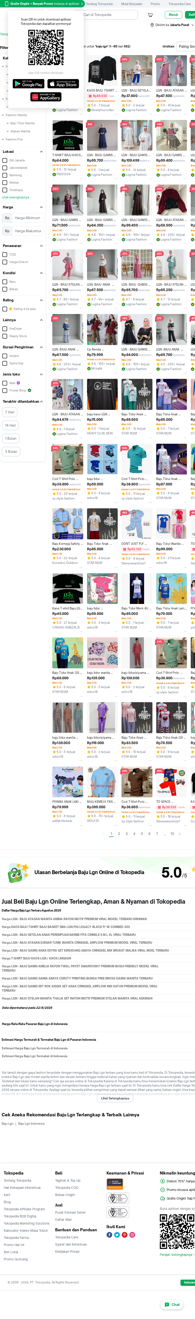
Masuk (173, 14)
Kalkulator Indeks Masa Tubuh (26, 1230)
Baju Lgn (7, 1123)
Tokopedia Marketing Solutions (26, 1223)
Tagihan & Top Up (67, 1180)
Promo (155, 4)
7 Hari (9, 412)
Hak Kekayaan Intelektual (22, 1188)
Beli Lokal (11, 1252)
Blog (7, 1202)
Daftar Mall (63, 1219)
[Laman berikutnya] (180, 834)
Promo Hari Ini (14, 1245)
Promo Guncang (16, 1259)
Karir (7, 1195)
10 (172, 834)
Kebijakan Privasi (67, 1251)
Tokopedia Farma (16, 1238)
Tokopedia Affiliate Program (24, 1209)
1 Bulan (10, 438)
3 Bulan (11, 451)
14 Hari (10, 425)
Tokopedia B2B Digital (20, 1216)
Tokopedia (7, 34)
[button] (172, 25)
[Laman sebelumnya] (104, 834)
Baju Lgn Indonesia (31, 1123)
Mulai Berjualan (131, 4)
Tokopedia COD (66, 1188)
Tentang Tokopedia (99, 4)
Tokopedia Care (180, 4)
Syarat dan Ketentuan (71, 1244)
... (165, 834)
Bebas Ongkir (65, 1195)
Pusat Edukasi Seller (70, 1212)
